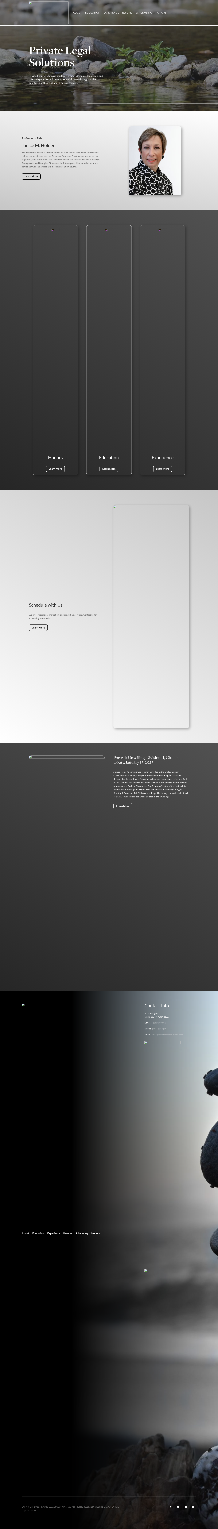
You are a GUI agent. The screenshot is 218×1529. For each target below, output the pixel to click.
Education (92, 12)
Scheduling (144, 12)
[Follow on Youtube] (193, 1507)
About (77, 12)
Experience (111, 12)
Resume (127, 12)
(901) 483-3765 (159, 1028)
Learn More (31, 176)
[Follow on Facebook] (171, 1507)
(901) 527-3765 (159, 1022)
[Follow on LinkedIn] (186, 1507)
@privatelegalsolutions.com (167, 1034)
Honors (160, 12)
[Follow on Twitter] (178, 1507)
